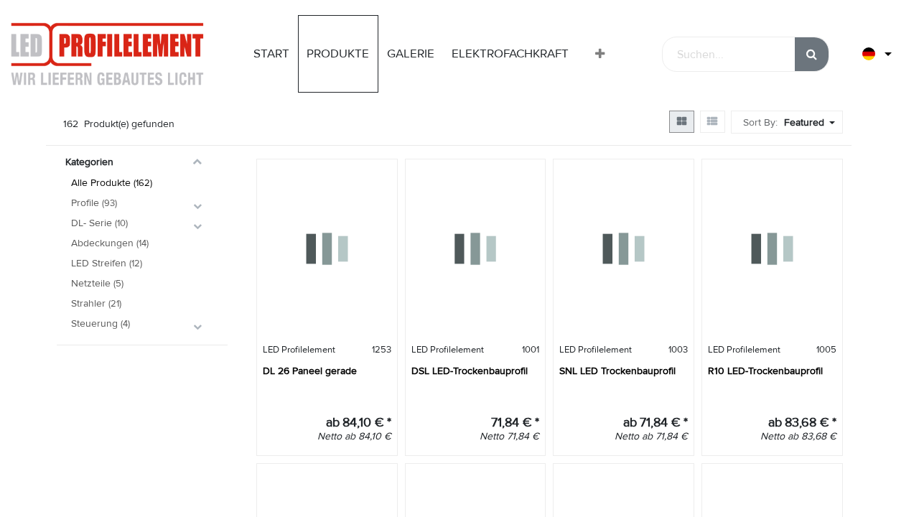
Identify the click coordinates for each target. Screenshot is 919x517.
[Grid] (681, 122)
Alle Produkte (101, 183)
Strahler (88, 303)
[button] (599, 54)
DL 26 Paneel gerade (310, 371)
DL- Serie (91, 223)
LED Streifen (98, 263)
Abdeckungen (102, 243)
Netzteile (91, 283)
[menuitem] (271, 54)
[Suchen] (812, 54)
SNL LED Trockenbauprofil (617, 371)
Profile (85, 203)
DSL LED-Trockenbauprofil (469, 371)
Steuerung (94, 323)
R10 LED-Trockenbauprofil (765, 371)
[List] (712, 122)
